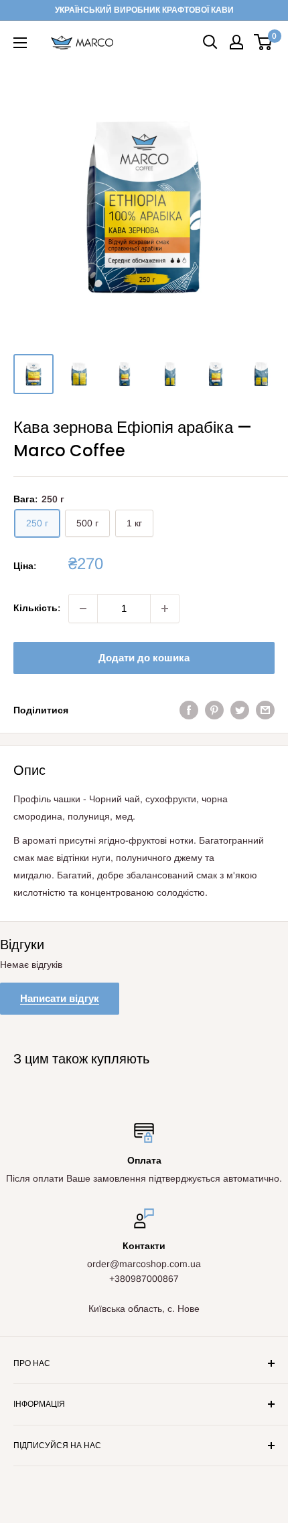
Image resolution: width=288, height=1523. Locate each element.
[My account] (236, 42)
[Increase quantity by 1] (165, 609)
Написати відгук (59, 998)
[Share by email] (265, 710)
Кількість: (36, 608)
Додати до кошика (144, 657)
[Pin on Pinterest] (214, 710)
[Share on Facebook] (188, 710)
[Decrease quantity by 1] (83, 609)
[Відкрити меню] (20, 42)
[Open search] (210, 42)
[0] (263, 42)
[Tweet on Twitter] (239, 710)
